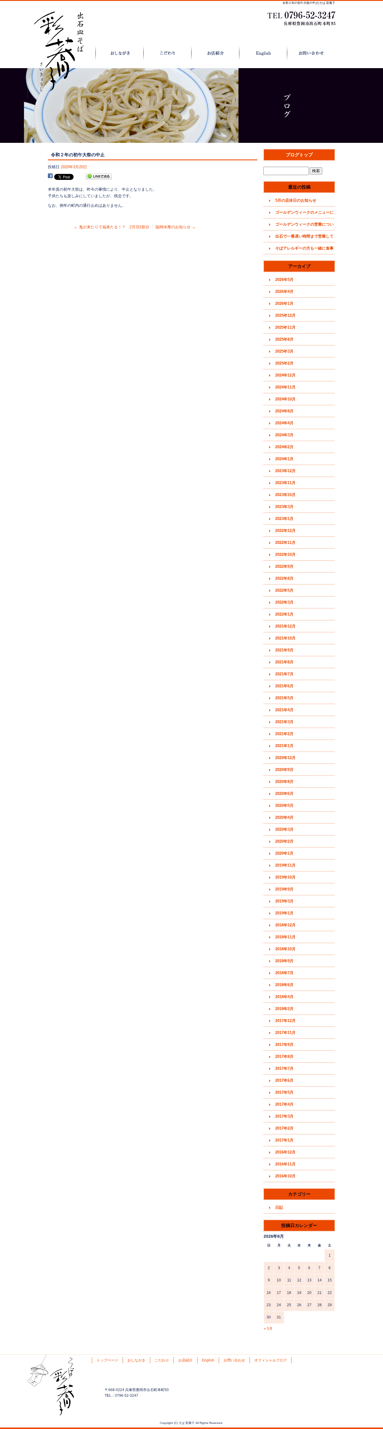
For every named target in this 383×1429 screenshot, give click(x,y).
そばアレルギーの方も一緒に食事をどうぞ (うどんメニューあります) (305, 250)
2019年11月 (285, 865)
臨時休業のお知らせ (176, 227)
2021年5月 (284, 698)
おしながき (120, 53)
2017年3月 (284, 1116)
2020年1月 (284, 853)
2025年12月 (285, 315)
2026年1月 (284, 303)
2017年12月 (285, 1020)
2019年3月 (284, 901)
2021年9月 (284, 650)
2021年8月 (284, 662)
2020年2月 (284, 841)
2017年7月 (284, 1068)
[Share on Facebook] (50, 176)
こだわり (168, 53)
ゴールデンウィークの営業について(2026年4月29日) (304, 226)
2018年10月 (285, 949)
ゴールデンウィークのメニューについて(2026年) (304, 214)
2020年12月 (285, 757)
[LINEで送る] (99, 176)
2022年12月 (285, 530)
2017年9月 (284, 1044)
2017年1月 (284, 1140)
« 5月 (268, 1329)
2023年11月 (285, 483)
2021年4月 (284, 710)
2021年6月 (284, 686)
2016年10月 (285, 1176)
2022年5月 (284, 590)
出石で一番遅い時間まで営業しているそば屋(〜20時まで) (304, 238)
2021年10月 (285, 638)
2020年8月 (284, 781)
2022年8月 (284, 578)
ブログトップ (299, 154)
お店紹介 (215, 53)
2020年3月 (284, 829)
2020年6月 (284, 793)
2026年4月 (284, 291)
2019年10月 (285, 877)
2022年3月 (284, 602)
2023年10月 (285, 494)
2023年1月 (284, 518)
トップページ (72, 53)
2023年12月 (285, 471)
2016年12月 (285, 1152)
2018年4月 (284, 997)
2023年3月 (284, 506)
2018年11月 (285, 937)
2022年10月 (285, 554)
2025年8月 (284, 339)
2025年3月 (284, 351)
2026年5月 (284, 279)
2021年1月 (284, 745)
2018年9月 (284, 961)
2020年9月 (284, 769)
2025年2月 (284, 363)
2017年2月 (284, 1128)
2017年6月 (284, 1080)
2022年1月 (284, 614)
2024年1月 (284, 459)
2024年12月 (285, 375)
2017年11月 (285, 1032)
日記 (279, 1207)
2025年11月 (285, 327)
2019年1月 (284, 913)
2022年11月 (285, 542)
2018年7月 (284, 973)
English (263, 53)
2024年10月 (285, 399)
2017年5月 (284, 1092)
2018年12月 (285, 925)
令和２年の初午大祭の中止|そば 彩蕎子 (308, 2)
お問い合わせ (311, 53)
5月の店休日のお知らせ (295, 200)
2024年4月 (284, 423)
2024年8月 (284, 411)
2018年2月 (284, 1008)
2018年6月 (284, 985)
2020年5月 (284, 805)
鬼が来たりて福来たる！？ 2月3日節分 (111, 227)
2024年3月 (284, 435)
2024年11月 (285, 387)
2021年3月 (284, 722)
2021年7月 (284, 674)
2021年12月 (285, 626)
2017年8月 (284, 1056)
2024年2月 (284, 447)
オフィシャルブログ (270, 1360)
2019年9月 (284, 889)
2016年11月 (285, 1164)
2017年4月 (284, 1104)
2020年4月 (284, 817)
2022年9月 (284, 566)
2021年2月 (284, 734)
